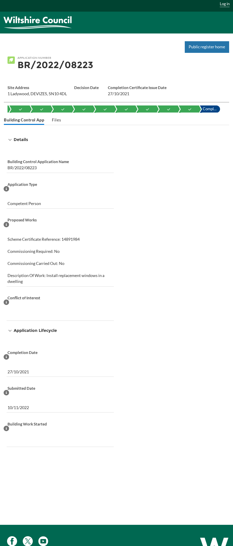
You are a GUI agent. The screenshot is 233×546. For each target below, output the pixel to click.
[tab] (24, 120)
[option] (20, 109)
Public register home (207, 46)
